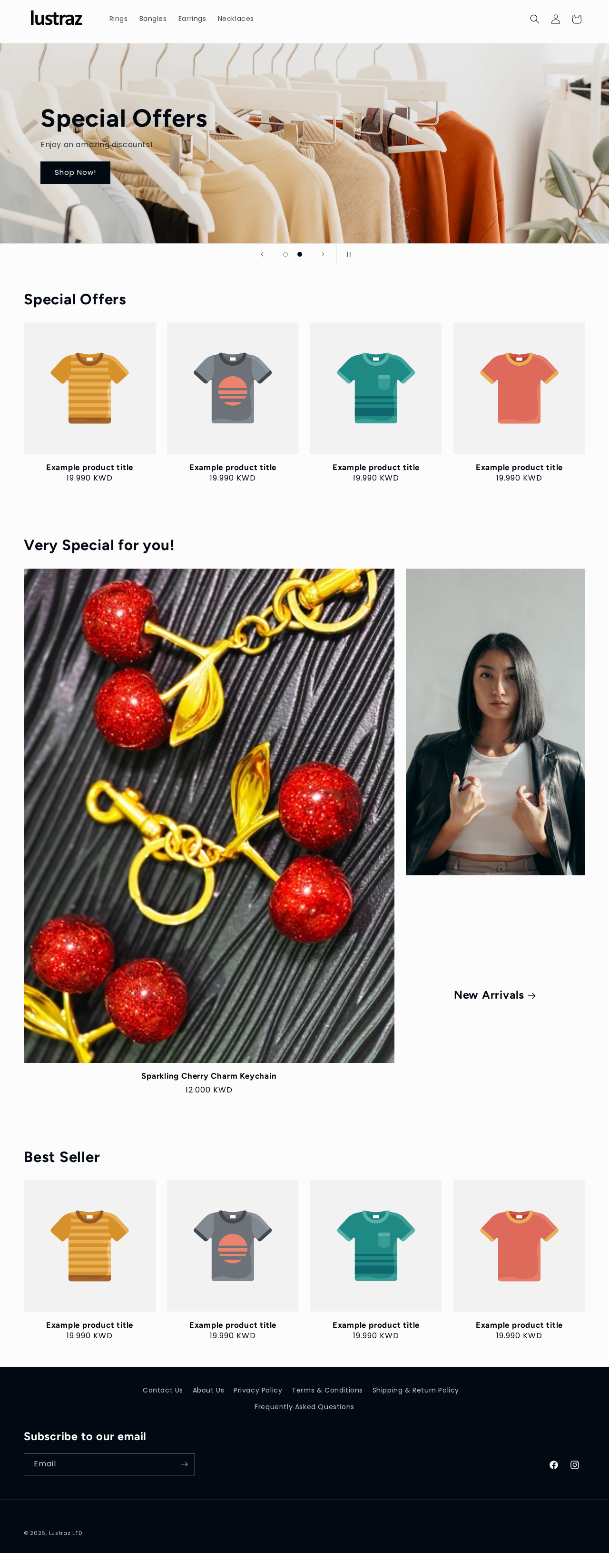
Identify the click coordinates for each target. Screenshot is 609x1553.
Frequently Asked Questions (304, 1407)
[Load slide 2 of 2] (300, 254)
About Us (209, 1390)
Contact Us (163, 1390)
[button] (534, 19)
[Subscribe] (184, 1464)
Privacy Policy (258, 1390)
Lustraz (60, 1533)
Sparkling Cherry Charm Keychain (208, 1076)
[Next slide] (323, 254)
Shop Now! (75, 172)
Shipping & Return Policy (416, 1390)
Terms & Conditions (327, 1390)
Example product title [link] (89, 467)
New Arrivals (488, 995)
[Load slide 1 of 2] (285, 254)
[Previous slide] (262, 254)
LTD (77, 1533)
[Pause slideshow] (346, 254)
